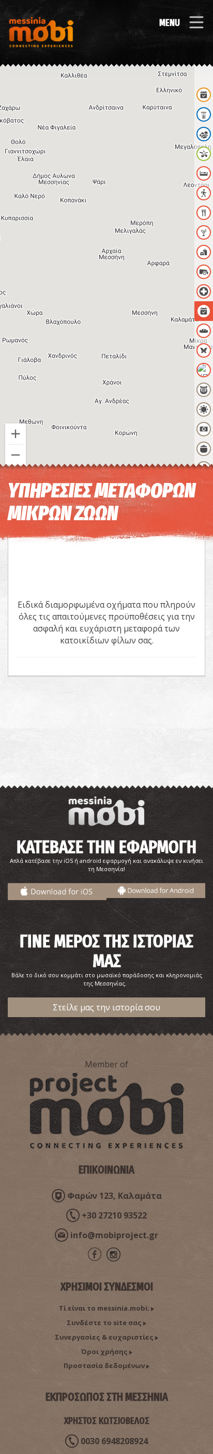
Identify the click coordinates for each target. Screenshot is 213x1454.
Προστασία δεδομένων (104, 1365)
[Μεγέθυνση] (15, 433)
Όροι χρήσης (104, 1351)
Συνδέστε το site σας (104, 1322)
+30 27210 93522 (114, 1215)
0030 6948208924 (114, 1441)
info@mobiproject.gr (114, 1235)
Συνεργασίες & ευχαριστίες (104, 1337)
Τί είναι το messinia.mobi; (104, 1308)
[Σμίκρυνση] (15, 455)
